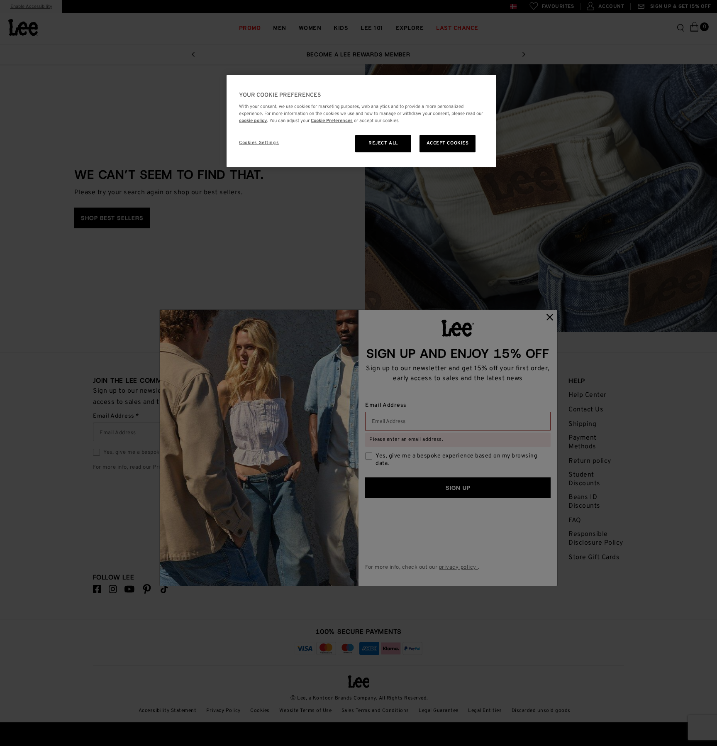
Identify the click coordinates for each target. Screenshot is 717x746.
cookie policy (253, 121)
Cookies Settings (259, 143)
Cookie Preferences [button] (332, 121)
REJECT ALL (383, 143)
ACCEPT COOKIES (448, 143)
